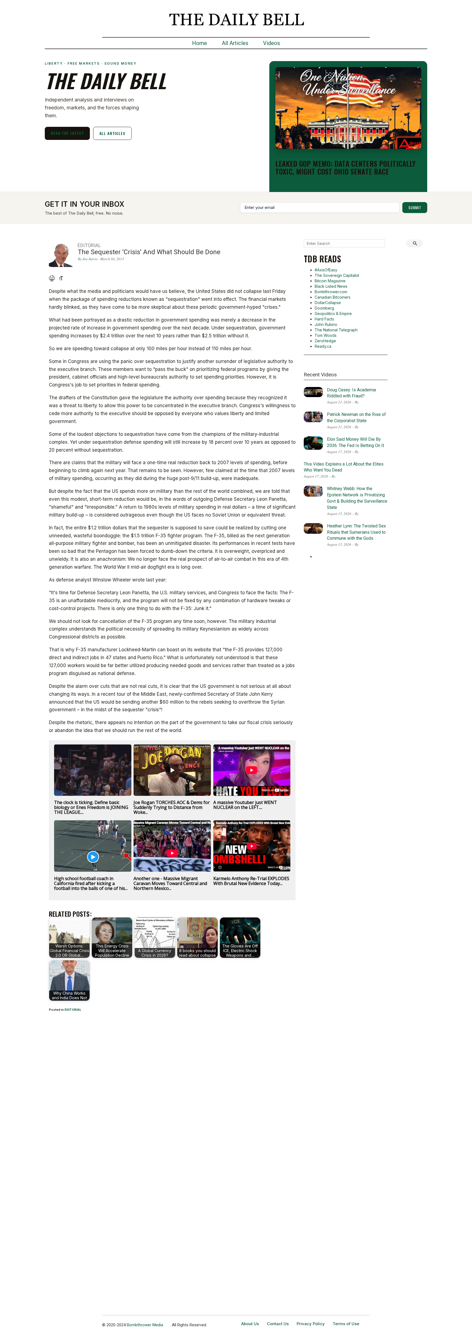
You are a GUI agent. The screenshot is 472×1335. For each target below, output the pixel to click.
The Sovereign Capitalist (337, 275)
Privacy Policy (311, 1323)
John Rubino (326, 324)
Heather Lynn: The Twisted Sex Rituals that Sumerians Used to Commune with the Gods (356, 532)
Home (199, 43)
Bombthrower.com (331, 291)
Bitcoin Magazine (330, 280)
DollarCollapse (328, 302)
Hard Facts (324, 319)
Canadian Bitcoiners (332, 297)
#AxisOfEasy (326, 270)
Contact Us (278, 1323)
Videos (271, 43)
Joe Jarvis (90, 258)
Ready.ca (323, 346)
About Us (250, 1323)
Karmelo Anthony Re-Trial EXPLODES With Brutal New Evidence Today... (251, 881)
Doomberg (324, 308)
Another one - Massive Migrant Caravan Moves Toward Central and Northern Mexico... (170, 883)
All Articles (235, 43)
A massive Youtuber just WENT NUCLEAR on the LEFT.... (245, 805)
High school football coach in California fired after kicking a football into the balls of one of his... (91, 883)
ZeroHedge (325, 340)
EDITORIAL (72, 1010)
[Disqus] (172, 1088)
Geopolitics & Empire (333, 313)
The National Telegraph (336, 330)
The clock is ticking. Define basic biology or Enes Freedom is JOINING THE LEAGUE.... (91, 807)
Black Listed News (331, 286)
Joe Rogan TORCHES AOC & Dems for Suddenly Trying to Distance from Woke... (172, 807)
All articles (112, 133)
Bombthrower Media (145, 1324)
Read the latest (67, 133)
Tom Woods (326, 335)
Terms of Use (346, 1323)
